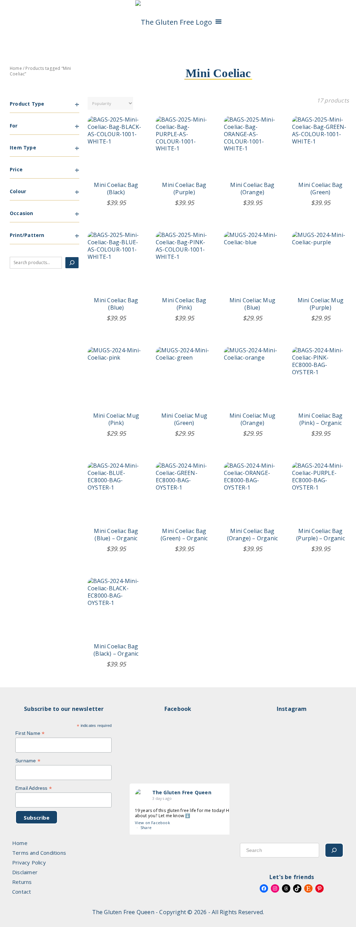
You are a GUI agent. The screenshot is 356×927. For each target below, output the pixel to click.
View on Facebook (152, 822)
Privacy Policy (29, 862)
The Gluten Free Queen (181, 792)
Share (146, 827)
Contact (21, 891)
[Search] (72, 262)
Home (16, 68)
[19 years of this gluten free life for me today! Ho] (258, 765)
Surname (27, 760)
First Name (29, 733)
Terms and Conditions (39, 852)
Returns (22, 881)
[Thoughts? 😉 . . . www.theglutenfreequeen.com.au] (296, 765)
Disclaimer (25, 872)
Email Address (33, 788)
